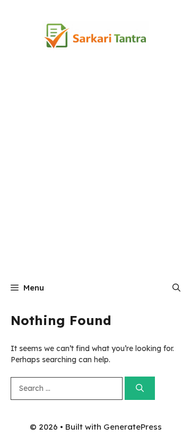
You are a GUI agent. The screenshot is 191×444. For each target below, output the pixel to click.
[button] (176, 288)
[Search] (140, 388)
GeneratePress (132, 427)
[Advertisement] (95, 172)
